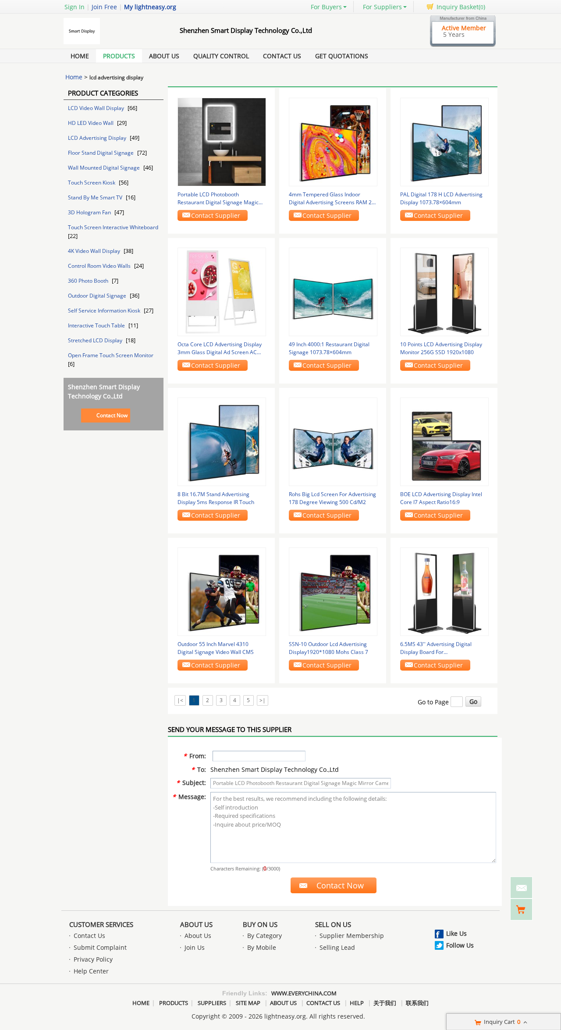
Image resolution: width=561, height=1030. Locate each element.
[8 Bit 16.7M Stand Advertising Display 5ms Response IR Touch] (222, 441)
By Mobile (261, 947)
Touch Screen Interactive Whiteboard (113, 227)
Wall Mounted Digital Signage (104, 167)
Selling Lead (337, 947)
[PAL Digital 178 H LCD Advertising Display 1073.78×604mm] (444, 141)
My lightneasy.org (150, 7)
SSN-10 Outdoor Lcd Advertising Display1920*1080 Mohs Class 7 (328, 648)
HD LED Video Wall (91, 123)
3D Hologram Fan (90, 212)
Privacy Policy (93, 959)
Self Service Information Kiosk (105, 310)
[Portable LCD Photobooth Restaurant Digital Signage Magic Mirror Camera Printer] (222, 141)
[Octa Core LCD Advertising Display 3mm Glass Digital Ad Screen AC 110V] (222, 291)
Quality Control (221, 56)
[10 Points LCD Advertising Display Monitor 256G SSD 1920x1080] (444, 291)
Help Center (91, 971)
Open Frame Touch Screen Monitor (110, 355)
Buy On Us (260, 924)
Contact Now (112, 415)
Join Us (195, 947)
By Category (264, 935)
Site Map (248, 1003)
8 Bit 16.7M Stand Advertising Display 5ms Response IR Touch (216, 498)
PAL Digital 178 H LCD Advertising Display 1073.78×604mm (441, 198)
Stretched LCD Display (96, 340)
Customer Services (101, 924)
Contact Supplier (215, 215)
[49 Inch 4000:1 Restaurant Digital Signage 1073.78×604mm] (333, 291)
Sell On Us (333, 924)
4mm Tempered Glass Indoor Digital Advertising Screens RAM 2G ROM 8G (332, 198)
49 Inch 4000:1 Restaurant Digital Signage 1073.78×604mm (329, 348)
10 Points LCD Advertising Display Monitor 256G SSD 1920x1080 (441, 348)
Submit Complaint (100, 947)
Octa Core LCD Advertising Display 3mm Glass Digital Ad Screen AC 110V (220, 348)
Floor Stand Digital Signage (101, 152)
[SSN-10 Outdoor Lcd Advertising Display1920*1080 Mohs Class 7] (333, 591)
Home (80, 56)
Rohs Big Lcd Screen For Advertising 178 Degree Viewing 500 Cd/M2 (332, 498)
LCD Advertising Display (98, 138)
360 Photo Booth (89, 280)
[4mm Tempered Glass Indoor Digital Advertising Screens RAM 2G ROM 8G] (333, 141)
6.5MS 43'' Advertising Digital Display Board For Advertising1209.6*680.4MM (436, 648)
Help (357, 1003)
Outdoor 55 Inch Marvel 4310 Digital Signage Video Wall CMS (216, 648)
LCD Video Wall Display (96, 108)
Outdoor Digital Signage (98, 295)
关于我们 (384, 1003)
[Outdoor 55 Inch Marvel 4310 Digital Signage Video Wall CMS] (222, 591)
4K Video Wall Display (94, 251)
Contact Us (282, 56)
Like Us (456, 933)
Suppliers (212, 1003)
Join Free (104, 7)
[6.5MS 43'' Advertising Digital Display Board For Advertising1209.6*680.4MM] (444, 591)
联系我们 (417, 1003)
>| (262, 700)
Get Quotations (341, 56)
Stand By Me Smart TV (96, 197)
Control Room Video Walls (100, 266)
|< (180, 700)
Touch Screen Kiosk (92, 182)
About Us (164, 56)
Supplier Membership (352, 935)
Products (119, 56)
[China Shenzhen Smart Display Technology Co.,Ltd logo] (112, 44)
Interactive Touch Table (97, 325)
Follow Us (460, 945)
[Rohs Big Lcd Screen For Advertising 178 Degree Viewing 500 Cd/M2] (333, 441)
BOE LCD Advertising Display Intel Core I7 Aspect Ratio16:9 (441, 498)
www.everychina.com (304, 993)
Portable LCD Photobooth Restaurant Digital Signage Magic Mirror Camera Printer (218, 198)
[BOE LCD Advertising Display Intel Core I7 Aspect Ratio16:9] (444, 441)
